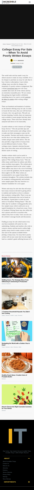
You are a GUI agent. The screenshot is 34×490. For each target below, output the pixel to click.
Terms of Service (7, 472)
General (8, 44)
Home (4, 44)
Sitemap (5, 476)
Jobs (11, 347)
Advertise (5, 468)
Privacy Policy (6, 474)
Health (12, 315)
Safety (3, 315)
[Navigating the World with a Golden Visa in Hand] (17, 331)
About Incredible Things (9, 461)
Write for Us (6, 465)
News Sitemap (7, 479)
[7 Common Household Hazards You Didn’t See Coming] (17, 299)
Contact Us (6, 463)
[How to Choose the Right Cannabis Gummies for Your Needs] (17, 394)
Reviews (9, 283)
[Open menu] (30, 2)
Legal (16, 315)
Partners (5, 470)
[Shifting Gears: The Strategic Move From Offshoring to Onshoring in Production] (17, 268)
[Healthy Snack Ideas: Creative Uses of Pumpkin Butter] (17, 363)
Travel (3, 347)
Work (20, 347)
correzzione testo (12, 88)
